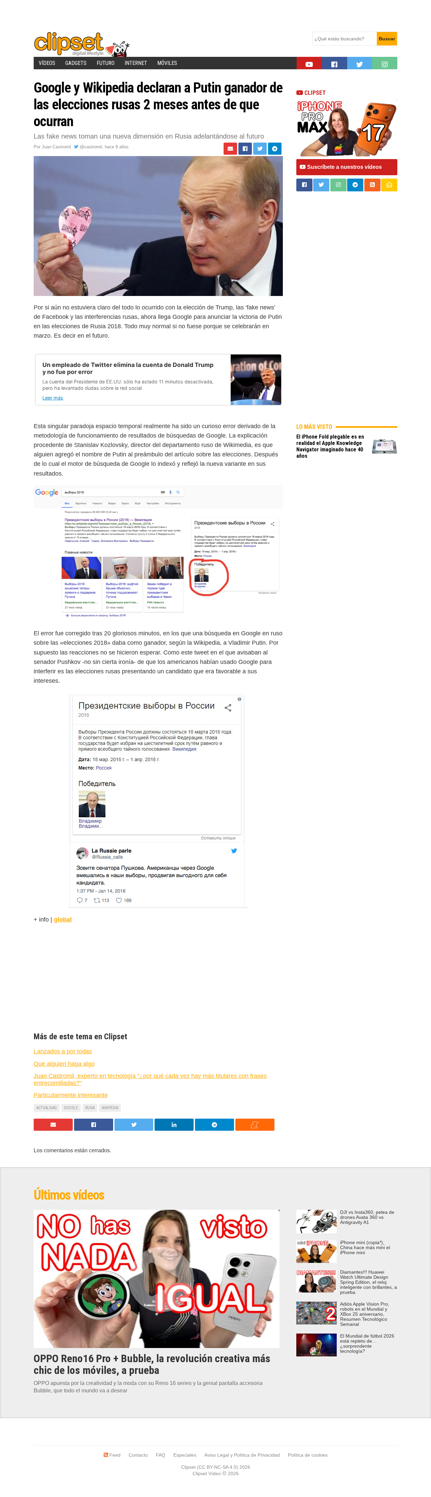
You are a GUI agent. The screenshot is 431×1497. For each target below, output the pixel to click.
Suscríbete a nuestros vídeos (344, 167)
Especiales (184, 1455)
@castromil (90, 146)
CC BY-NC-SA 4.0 (217, 1467)
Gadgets (76, 63)
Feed (114, 1455)
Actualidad (46, 1108)
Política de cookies (308, 1455)
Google (71, 1108)
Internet (136, 63)
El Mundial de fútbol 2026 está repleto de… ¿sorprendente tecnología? (367, 1344)
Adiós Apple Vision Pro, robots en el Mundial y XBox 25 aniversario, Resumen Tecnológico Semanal (364, 1314)
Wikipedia (110, 1108)
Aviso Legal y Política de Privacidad (242, 1455)
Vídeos (47, 63)
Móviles (167, 63)
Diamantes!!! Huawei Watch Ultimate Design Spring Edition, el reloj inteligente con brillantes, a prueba (368, 1282)
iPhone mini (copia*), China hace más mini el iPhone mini (365, 1247)
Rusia (90, 1108)
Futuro (105, 63)
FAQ (160, 1455)
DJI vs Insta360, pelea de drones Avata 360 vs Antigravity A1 (367, 1217)
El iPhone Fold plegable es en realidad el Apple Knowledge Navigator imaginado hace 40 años (330, 446)
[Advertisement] (156, 15)
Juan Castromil (56, 146)
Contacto (138, 1455)
